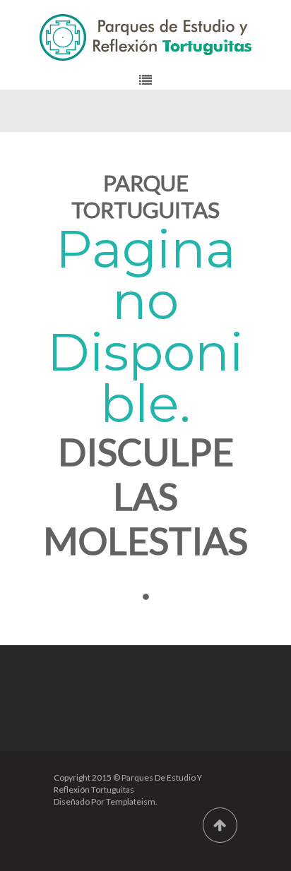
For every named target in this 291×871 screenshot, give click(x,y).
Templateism (130, 801)
